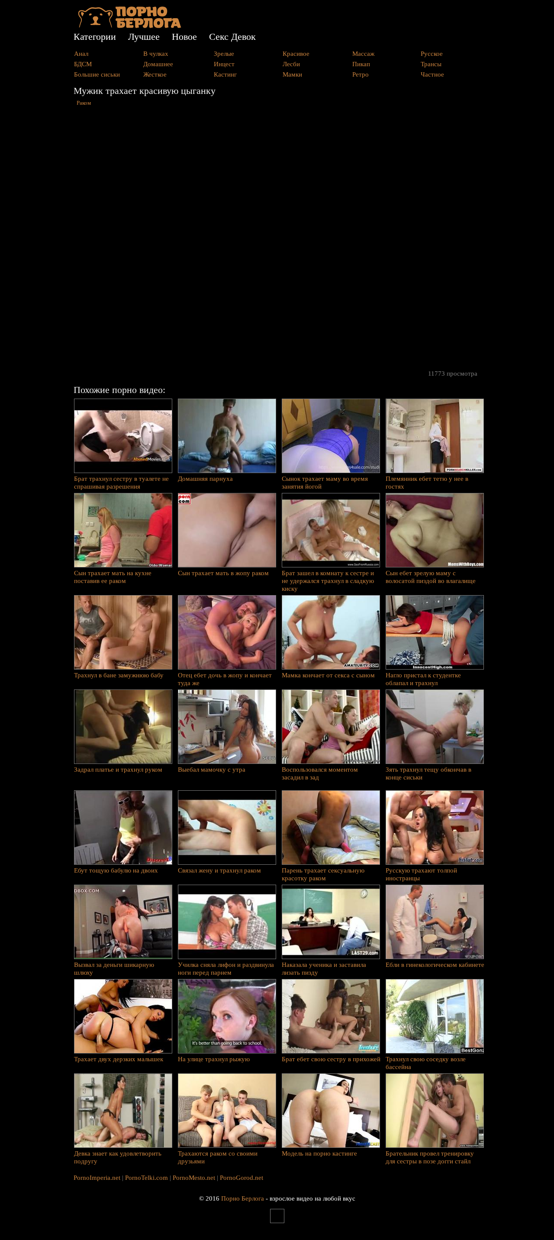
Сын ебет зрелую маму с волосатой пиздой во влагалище (431, 577)
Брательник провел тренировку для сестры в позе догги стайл (430, 1157)
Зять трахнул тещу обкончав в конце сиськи (428, 773)
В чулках (155, 53)
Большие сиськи (97, 74)
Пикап (361, 64)
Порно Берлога (242, 1198)
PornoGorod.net (241, 1177)
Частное (432, 74)
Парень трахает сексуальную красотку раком (323, 874)
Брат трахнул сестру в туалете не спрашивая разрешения (121, 482)
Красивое (296, 53)
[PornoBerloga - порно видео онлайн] (129, 26)
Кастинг (225, 74)
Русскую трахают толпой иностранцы (421, 874)
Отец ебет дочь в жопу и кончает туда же (225, 679)
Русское (432, 53)
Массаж (363, 53)
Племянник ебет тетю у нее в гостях (427, 482)
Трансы (431, 64)
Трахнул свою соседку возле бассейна (426, 1063)
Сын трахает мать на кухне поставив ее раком (112, 577)
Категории (95, 36)
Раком (84, 103)
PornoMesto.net (194, 1177)
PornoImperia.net (97, 1177)
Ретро (360, 74)
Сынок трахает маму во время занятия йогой (325, 482)
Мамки (292, 74)
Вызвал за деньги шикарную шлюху (114, 968)
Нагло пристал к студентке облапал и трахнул (423, 679)
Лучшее (144, 36)
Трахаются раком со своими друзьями (218, 1157)
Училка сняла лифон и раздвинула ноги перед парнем (226, 968)
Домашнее (158, 64)
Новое (184, 36)
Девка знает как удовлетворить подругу (117, 1157)
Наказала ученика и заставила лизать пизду (324, 968)
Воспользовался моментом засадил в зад (320, 773)
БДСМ (83, 64)
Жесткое (155, 74)
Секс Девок (232, 36)
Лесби (291, 64)
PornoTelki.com (146, 1177)
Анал (81, 53)
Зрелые (224, 53)
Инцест (224, 64)
